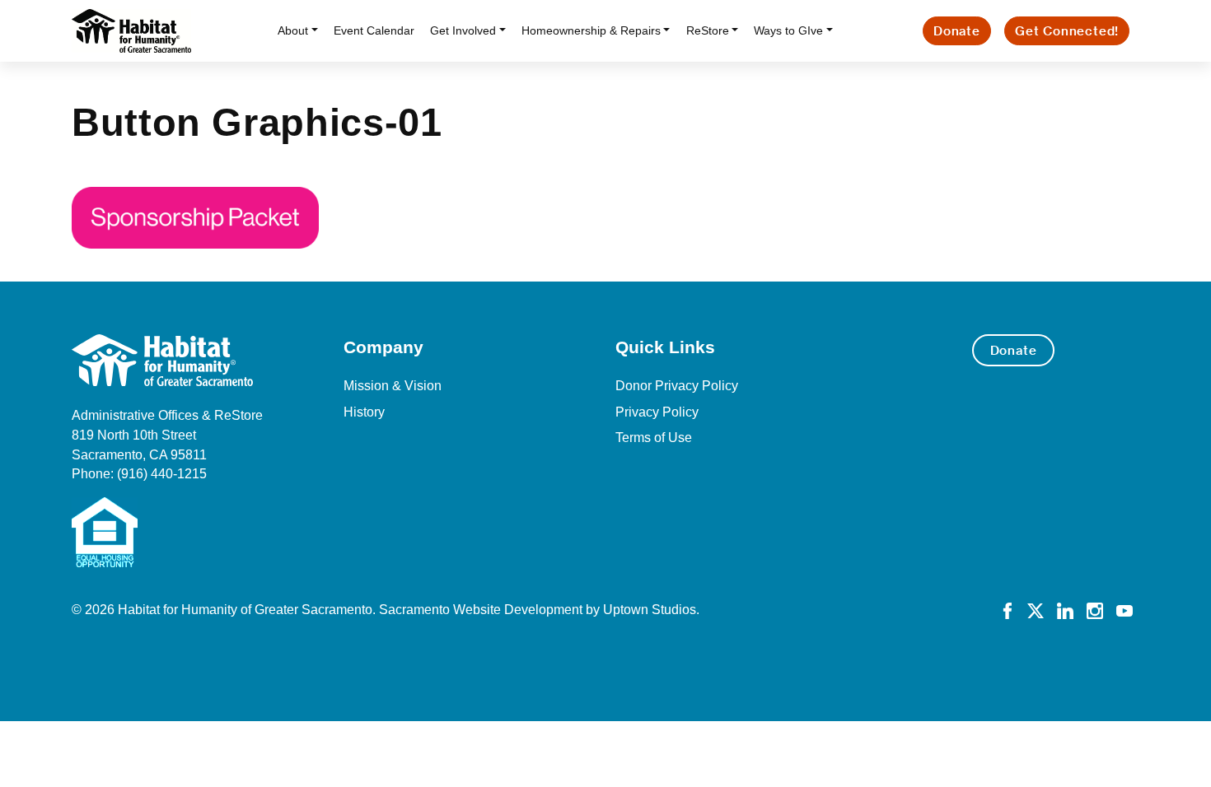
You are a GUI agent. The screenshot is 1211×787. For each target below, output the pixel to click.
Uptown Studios (649, 610)
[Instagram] (1095, 610)
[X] (1035, 610)
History (364, 412)
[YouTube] (1124, 610)
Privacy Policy (657, 412)
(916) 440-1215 (162, 474)
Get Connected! (1067, 31)
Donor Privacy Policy (676, 386)
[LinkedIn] (1065, 610)
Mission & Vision (393, 386)
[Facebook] (1007, 610)
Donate (956, 31)
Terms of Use (653, 438)
